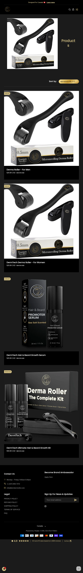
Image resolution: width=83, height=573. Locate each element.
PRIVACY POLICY (11, 499)
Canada (40, 526)
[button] (77, 10)
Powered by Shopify (32, 531)
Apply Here (49, 477)
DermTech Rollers (51, 531)
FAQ (5, 513)
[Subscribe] (75, 500)
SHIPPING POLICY (11, 506)
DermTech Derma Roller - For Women (26, 262)
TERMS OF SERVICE (12, 509)
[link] (70, 10)
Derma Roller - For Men (18, 169)
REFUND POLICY (10, 502)
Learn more (51, 2)
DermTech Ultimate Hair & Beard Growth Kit (29, 448)
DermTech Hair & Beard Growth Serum (26, 355)
